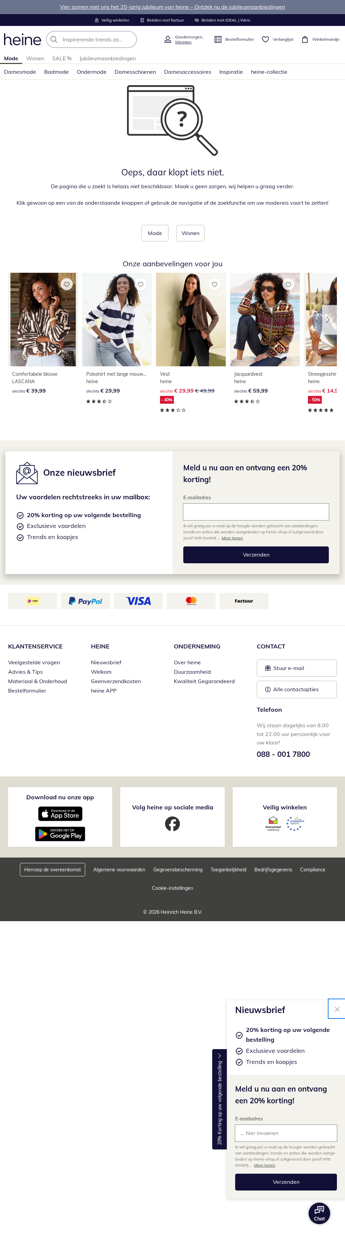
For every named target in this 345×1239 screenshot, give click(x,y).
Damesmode (20, 71)
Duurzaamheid (192, 671)
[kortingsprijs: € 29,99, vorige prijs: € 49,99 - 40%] (191, 319)
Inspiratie (231, 71)
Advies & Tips (25, 671)
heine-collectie (269, 71)
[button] (329, 320)
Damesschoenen (135, 71)
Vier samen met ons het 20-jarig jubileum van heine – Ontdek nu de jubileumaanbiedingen (172, 6)
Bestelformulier (27, 690)
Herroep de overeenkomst (52, 870)
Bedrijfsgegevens (273, 870)
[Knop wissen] (129, 39)
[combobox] (102, 39)
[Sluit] (337, 1008)
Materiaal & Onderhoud (37, 681)
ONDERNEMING (197, 646)
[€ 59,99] (265, 319)
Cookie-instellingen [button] (172, 888)
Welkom (101, 671)
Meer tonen (264, 1165)
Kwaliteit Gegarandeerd (204, 681)
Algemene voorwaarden (119, 870)
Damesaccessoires (187, 71)
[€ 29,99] (117, 319)
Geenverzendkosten (116, 681)
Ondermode (91, 71)
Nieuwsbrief (106, 662)
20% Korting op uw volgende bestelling (220, 1103)
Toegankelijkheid (228, 870)
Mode (11, 58)
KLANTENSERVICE (35, 646)
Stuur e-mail (288, 670)
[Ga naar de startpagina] (22, 39)
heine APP (104, 690)
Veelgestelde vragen (34, 662)
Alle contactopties (296, 689)
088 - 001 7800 (283, 754)
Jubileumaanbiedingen (108, 58)
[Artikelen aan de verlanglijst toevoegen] (67, 284)
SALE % (61, 58)
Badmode (56, 71)
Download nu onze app (60, 797)
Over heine (187, 662)
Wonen (35, 58)
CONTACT (271, 646)
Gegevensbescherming (177, 870)
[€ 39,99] (43, 319)
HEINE (100, 646)
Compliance (312, 870)
